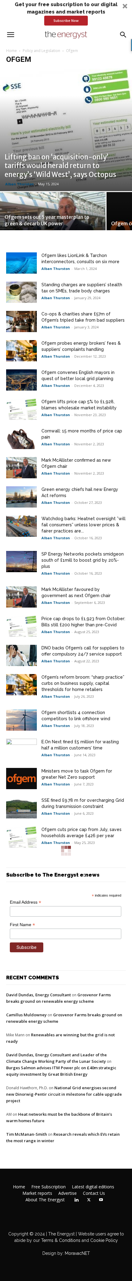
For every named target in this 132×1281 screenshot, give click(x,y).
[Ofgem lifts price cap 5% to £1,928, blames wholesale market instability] (21, 409)
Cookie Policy (104, 1240)
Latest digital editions (93, 1187)
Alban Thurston (19, 184)
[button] (66, 13)
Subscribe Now (66, 20)
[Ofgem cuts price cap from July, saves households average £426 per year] (21, 837)
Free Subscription (48, 1187)
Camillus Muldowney (26, 1015)
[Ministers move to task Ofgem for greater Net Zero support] (21, 778)
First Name (22, 925)
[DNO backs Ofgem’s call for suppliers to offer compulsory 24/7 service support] (21, 655)
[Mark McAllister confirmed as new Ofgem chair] (21, 467)
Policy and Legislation (41, 50)
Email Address (25, 902)
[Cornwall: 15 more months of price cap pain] (21, 438)
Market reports (37, 1193)
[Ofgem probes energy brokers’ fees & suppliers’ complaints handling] (21, 350)
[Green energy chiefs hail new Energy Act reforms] (21, 497)
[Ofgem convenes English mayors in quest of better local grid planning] (21, 380)
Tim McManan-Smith (26, 1134)
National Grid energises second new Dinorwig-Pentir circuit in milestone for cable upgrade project (64, 1094)
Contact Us (94, 1193)
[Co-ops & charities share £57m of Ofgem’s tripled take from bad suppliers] (21, 321)
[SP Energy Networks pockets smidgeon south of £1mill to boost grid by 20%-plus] (21, 561)
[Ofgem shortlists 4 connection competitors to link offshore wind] (21, 720)
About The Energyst (45, 1200)
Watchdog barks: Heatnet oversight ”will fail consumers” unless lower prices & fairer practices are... (83, 524)
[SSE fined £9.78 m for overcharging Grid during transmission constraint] (21, 807)
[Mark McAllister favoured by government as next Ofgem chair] (21, 597)
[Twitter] (88, 1200)
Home (11, 50)
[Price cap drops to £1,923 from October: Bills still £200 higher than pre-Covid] (21, 626)
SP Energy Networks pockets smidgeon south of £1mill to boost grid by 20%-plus (82, 560)
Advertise (67, 1193)
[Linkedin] (76, 1200)
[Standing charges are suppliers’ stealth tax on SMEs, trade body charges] (21, 292)
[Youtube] (101, 1200)
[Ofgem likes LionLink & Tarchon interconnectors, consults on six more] (21, 263)
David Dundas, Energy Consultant (38, 995)
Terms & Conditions (60, 1240)
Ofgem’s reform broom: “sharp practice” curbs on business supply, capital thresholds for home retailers (82, 683)
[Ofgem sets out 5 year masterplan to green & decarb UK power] (53, 218)
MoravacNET (77, 1253)
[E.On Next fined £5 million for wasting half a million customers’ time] (21, 749)
